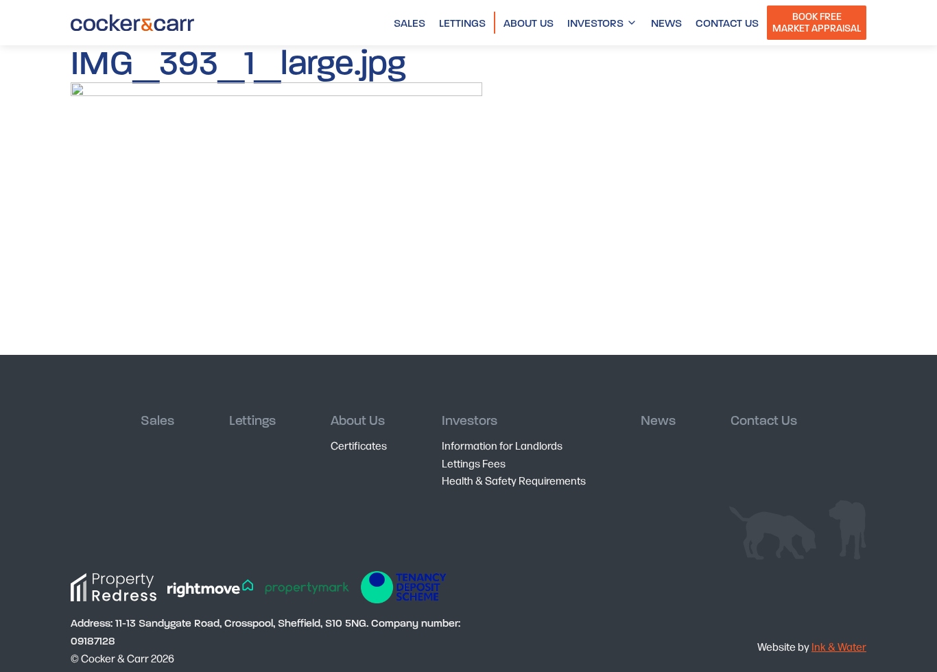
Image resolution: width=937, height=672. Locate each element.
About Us (528, 23)
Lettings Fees (474, 463)
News (666, 23)
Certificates (359, 445)
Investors (595, 23)
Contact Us (727, 23)
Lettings (462, 23)
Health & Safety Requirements (514, 480)
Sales (409, 23)
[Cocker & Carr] (132, 22)
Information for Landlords (502, 445)
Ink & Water (838, 646)
